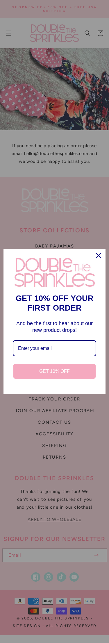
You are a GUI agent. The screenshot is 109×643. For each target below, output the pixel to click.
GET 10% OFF (54, 371)
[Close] (99, 256)
